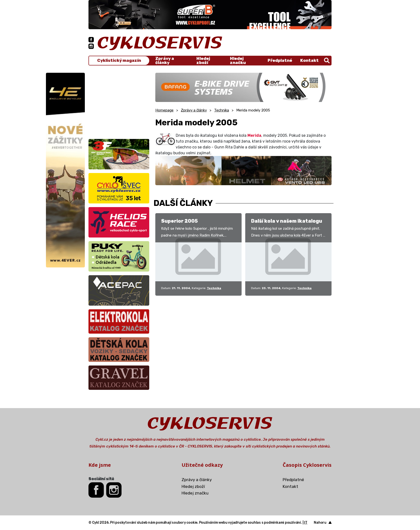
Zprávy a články (164, 60)
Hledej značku (238, 60)
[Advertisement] (118, 103)
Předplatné (280, 60)
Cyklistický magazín (119, 60)
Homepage (164, 110)
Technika (221, 110)
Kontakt (309, 60)
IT (305, 523)
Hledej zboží (203, 60)
